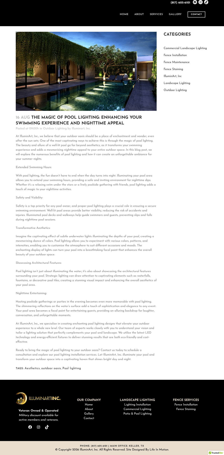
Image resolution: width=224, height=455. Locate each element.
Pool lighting (71, 368)
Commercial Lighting (137, 409)
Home (89, 404)
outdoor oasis (51, 368)
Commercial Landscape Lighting (185, 48)
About (89, 409)
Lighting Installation (137, 404)
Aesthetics (32, 368)
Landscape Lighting (177, 83)
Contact (196, 14)
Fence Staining (173, 69)
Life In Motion (159, 449)
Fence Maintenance (177, 62)
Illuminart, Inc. (81, 128)
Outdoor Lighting (55, 128)
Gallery (89, 413)
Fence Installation (175, 55)
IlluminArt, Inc (173, 76)
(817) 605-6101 (180, 2)
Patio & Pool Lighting (137, 413)
